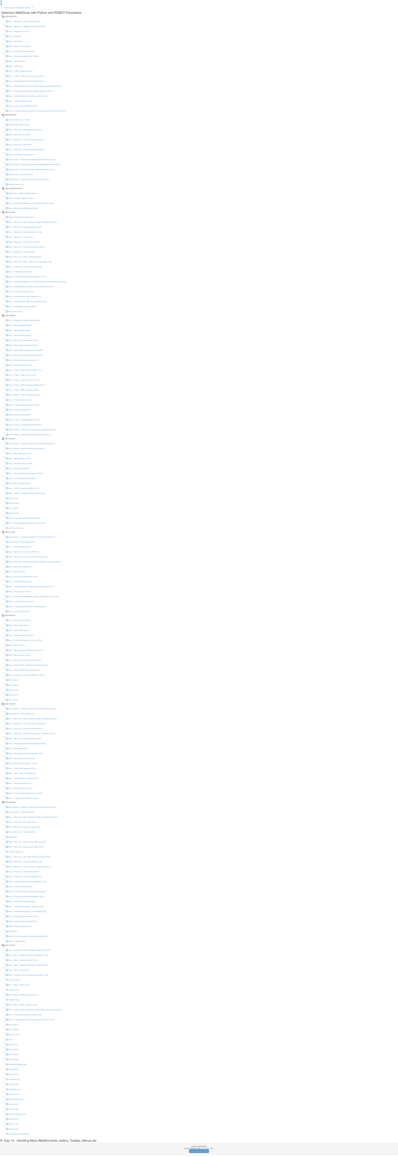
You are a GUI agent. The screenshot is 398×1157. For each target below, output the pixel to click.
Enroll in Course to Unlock (199, 1151)
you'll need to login (207, 1148)
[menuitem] (1, 5)
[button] (1, 2)
